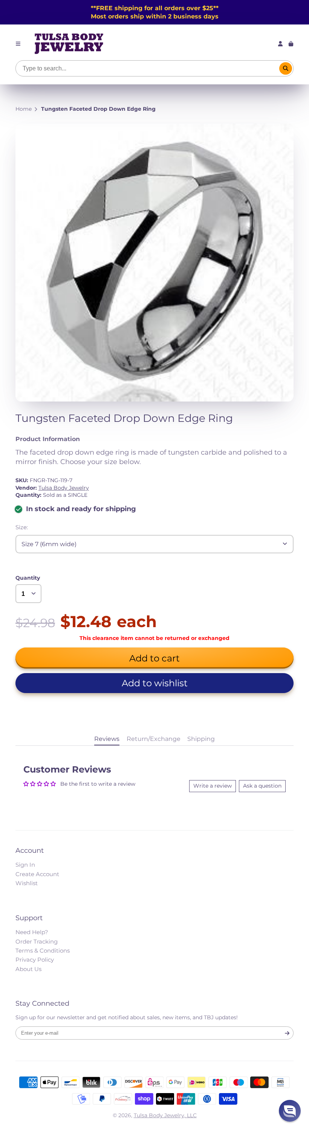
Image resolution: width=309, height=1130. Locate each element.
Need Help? (31, 932)
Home (23, 108)
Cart (291, 43)
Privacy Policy (34, 959)
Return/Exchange (154, 738)
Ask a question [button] (262, 785)
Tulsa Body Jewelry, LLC (165, 1115)
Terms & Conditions (42, 950)
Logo (69, 43)
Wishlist (26, 883)
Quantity (27, 577)
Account (280, 43)
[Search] (285, 68)
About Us (28, 969)
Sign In (25, 864)
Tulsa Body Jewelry (63, 487)
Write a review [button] (212, 785)
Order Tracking (36, 941)
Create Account (37, 874)
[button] (154, 683)
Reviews (106, 738)
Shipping (201, 738)
